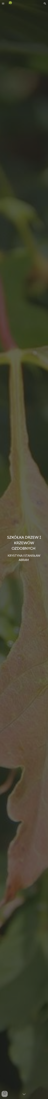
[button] (3, 3)
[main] (24, 549)
